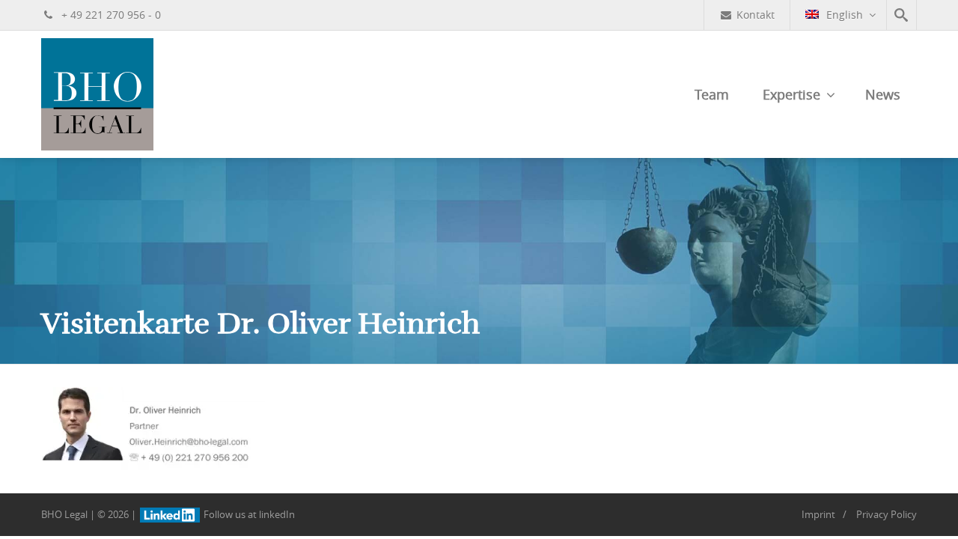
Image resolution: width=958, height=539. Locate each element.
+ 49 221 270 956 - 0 (109, 14)
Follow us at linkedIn (248, 514)
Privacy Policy (886, 514)
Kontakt (755, 14)
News (882, 94)
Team (712, 94)
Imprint (818, 514)
